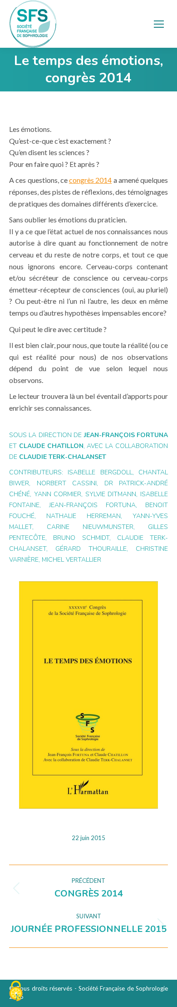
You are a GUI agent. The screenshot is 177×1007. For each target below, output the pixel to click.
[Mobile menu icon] (159, 24)
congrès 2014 (90, 180)
